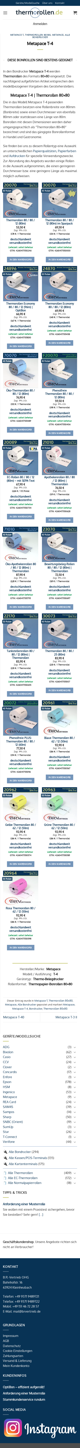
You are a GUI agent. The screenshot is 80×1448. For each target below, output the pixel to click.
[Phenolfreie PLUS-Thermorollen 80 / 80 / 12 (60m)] (20, 718)
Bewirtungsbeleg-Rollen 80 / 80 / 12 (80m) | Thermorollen (59, 567)
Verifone (9, 1142)
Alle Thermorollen (20, 1173)
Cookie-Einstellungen (17, 1351)
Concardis (10, 1072)
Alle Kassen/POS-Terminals (28, 1158)
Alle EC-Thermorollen (22, 1178)
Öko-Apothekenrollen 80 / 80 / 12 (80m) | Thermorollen (20, 567)
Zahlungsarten (13, 1356)
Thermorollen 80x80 (38, 34)
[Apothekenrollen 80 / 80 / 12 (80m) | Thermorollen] (59, 457)
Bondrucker (35, 1008)
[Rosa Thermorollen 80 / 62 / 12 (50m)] (20, 888)
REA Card (9, 1102)
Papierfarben (67, 151)
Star (6, 1132)
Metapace (10, 1097)
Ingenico (9, 1092)
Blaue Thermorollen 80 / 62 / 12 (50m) (59, 739)
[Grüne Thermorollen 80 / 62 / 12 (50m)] (59, 805)
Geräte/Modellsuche (27, 2)
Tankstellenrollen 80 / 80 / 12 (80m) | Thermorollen (21, 654)
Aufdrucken (17, 156)
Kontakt (59, 2)
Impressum (10, 1336)
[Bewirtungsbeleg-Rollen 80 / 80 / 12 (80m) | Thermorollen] (59, 544)
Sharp (7, 1117)
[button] (5, 13)
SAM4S (8, 1107)
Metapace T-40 (13, 1017)
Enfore (7, 1077)
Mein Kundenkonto (16, 1366)
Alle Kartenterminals (23, 1164)
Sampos (8, 1112)
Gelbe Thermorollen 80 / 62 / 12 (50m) (20, 826)
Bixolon (8, 1052)
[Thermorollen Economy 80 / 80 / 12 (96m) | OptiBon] (20, 283)
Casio (6, 1057)
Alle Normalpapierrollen (24, 1183)
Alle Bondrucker (20, 1152)
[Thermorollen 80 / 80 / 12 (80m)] (20, 200)
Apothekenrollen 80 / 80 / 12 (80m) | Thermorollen (59, 480)
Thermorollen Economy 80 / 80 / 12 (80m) (59, 305)
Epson (7, 1082)
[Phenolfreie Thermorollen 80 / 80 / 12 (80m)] (59, 370)
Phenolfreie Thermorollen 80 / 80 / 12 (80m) (59, 394)
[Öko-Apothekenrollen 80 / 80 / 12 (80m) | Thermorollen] (20, 544)
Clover (7, 1067)
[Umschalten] (74, 1047)
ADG (6, 1047)
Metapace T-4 (20, 1008)
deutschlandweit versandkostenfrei (20, 241)
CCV (6, 1062)
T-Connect (10, 1137)
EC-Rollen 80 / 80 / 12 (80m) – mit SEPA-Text (21, 478)
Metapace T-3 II (66, 1017)
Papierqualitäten (44, 151)
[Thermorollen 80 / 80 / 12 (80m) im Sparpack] (59, 200)
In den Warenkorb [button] (21, 259)
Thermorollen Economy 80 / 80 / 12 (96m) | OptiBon (20, 307)
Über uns (47, 2)
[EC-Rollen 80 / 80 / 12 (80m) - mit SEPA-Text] (20, 457)
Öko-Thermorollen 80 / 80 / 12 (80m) (20, 392)
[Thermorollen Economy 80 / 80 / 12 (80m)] (59, 283)
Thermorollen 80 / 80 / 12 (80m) (20, 221)
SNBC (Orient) (13, 1122)
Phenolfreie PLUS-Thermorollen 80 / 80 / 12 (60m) (20, 741)
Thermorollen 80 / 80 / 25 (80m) (59, 652)
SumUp (8, 1127)
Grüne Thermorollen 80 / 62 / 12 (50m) (59, 826)
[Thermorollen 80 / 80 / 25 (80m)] (59, 631)
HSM (6, 1087)
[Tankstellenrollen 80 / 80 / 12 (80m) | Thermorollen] (20, 631)
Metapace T (17, 34)
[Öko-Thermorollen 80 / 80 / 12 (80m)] (20, 370)
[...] (40, 1215)
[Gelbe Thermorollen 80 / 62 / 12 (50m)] (20, 805)
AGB (6, 1341)
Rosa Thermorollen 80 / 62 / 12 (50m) (21, 909)
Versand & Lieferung (17, 1361)
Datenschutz (12, 1346)
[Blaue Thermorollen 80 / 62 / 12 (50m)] (59, 718)
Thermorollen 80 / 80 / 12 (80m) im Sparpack (59, 221)
